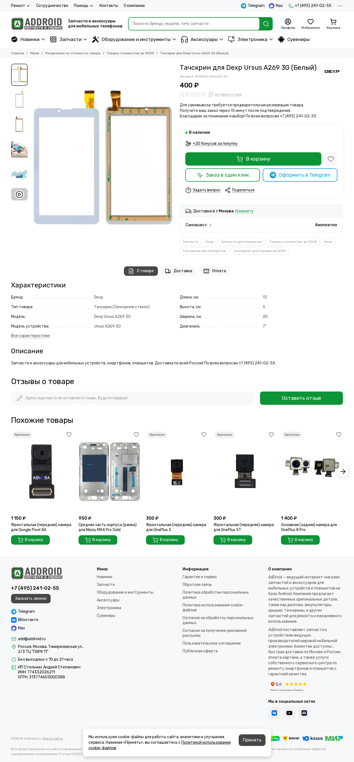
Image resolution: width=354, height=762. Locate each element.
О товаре (145, 271)
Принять (252, 740)
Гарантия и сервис (200, 577)
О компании (134, 5)
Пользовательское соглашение (212, 643)
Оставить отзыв (301, 398)
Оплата (219, 271)
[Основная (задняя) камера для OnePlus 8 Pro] (312, 471)
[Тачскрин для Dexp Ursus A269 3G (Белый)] (102, 159)
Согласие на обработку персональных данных (218, 620)
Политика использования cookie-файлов (213, 607)
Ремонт (18, 5)
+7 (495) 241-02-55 (313, 5)
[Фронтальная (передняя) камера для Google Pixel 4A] (42, 471)
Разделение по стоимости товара (72, 53)
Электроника (252, 39)
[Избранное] (330, 159)
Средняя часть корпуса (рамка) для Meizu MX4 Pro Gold (108, 527)
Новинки (30, 39)
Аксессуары (204, 39)
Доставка (183, 271)
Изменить (244, 211)
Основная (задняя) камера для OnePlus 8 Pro (309, 527)
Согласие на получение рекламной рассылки (215, 633)
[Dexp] (332, 71)
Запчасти (70, 39)
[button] (33, 159)
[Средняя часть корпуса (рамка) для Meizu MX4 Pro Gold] (109, 471)
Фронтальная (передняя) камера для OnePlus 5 (176, 527)
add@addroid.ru (32, 639)
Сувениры (298, 39)
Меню (34, 53)
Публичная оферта (200, 651)
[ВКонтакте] (274, 713)
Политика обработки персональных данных (216, 595)
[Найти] (266, 23)
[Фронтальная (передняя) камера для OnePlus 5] (177, 471)
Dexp (210, 242)
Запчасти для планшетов (241, 242)
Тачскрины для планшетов (204, 251)
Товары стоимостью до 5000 (130, 53)
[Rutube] (304, 713)
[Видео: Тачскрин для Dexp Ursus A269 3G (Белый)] (19, 194)
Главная (17, 53)
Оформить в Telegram (304, 175)
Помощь (81, 5)
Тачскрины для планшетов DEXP (259, 251)
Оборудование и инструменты (136, 39)
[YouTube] (289, 713)
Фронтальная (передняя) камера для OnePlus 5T (244, 527)
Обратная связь (197, 584)
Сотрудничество (52, 5)
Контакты (109, 5)
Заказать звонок (30, 598)
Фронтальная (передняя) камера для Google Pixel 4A (41, 527)
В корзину (258, 159)
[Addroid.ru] (37, 23)
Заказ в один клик (227, 175)
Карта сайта (53, 738)
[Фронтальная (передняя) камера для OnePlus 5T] (244, 471)
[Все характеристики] (30, 336)
